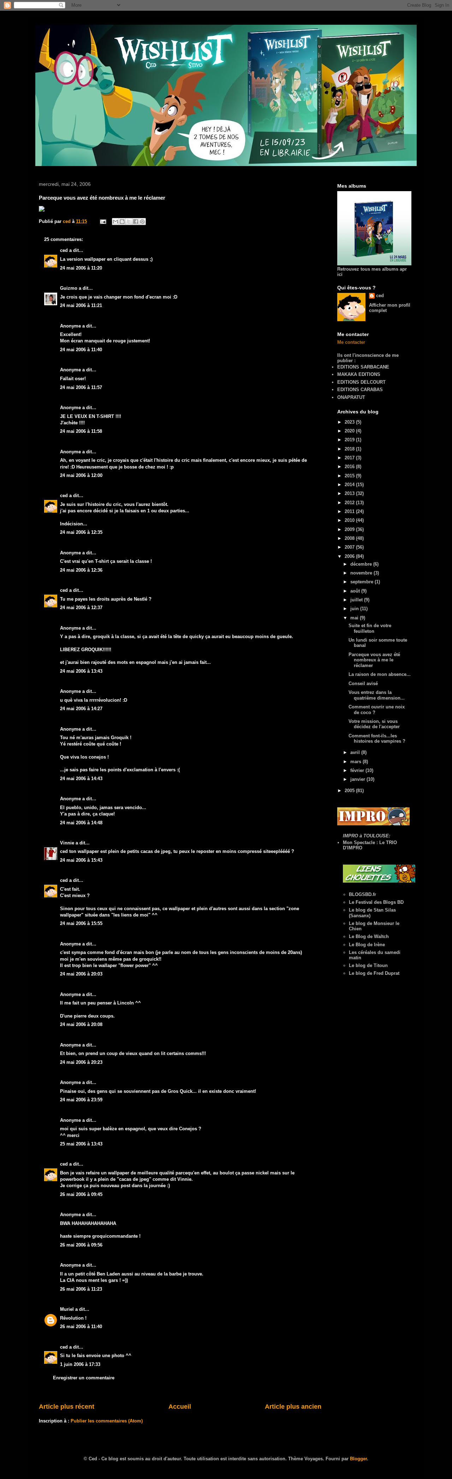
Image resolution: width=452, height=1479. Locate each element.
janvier (358, 779)
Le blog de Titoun (368, 965)
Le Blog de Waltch (369, 936)
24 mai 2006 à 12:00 (81, 475)
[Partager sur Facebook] (135, 221)
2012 (350, 502)
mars (356, 761)
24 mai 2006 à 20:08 (81, 1024)
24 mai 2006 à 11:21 (81, 305)
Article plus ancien (293, 1406)
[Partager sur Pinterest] (142, 221)
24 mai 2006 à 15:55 (81, 923)
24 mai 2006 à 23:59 (81, 1099)
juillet (357, 599)
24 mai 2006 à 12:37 (81, 607)
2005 (350, 790)
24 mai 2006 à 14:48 (81, 822)
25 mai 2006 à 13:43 (81, 1144)
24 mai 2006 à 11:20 (81, 268)
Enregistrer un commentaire (83, 1377)
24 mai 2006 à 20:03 (81, 974)
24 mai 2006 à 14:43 (81, 778)
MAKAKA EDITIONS (358, 374)
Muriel (67, 1309)
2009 (350, 529)
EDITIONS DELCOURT (361, 382)
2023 (350, 422)
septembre (362, 581)
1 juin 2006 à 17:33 (80, 1364)
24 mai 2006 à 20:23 (81, 1062)
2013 (350, 493)
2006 (350, 556)
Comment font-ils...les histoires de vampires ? (377, 738)
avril (355, 752)
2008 (350, 538)
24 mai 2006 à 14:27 (81, 708)
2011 (350, 511)
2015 (350, 475)
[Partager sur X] (128, 221)
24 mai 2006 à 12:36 (81, 570)
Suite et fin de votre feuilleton (370, 628)
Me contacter (351, 342)
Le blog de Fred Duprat (374, 973)
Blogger (358, 1458)
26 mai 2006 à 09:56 (81, 1245)
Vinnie (67, 842)
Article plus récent (66, 1406)
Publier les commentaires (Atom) (107, 1421)
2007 (350, 547)
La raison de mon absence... (380, 674)
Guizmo (68, 288)
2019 (350, 439)
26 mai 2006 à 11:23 (81, 1289)
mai (355, 617)
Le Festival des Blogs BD (376, 902)
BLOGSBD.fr (362, 894)
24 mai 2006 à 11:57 (81, 387)
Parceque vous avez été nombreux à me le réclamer (374, 660)
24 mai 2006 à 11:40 (81, 349)
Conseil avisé (363, 683)
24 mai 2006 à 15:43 (81, 860)
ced (64, 250)
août (355, 591)
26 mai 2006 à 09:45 (81, 1194)
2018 (350, 449)
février (357, 770)
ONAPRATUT (351, 397)
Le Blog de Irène (367, 944)
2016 (350, 466)
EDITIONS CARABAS (360, 389)
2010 (350, 520)
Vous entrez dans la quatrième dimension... (377, 695)
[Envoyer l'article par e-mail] (102, 221)
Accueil (179, 1406)
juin (355, 608)
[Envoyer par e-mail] (115, 221)
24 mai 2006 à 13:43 (81, 671)
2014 (350, 484)
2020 (350, 431)
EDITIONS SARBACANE (363, 367)
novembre (362, 573)
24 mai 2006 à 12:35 (81, 532)
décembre (361, 564)
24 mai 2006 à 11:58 (81, 431)
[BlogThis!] (122, 221)
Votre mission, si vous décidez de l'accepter (374, 724)
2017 (350, 457)
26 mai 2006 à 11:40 (81, 1326)
